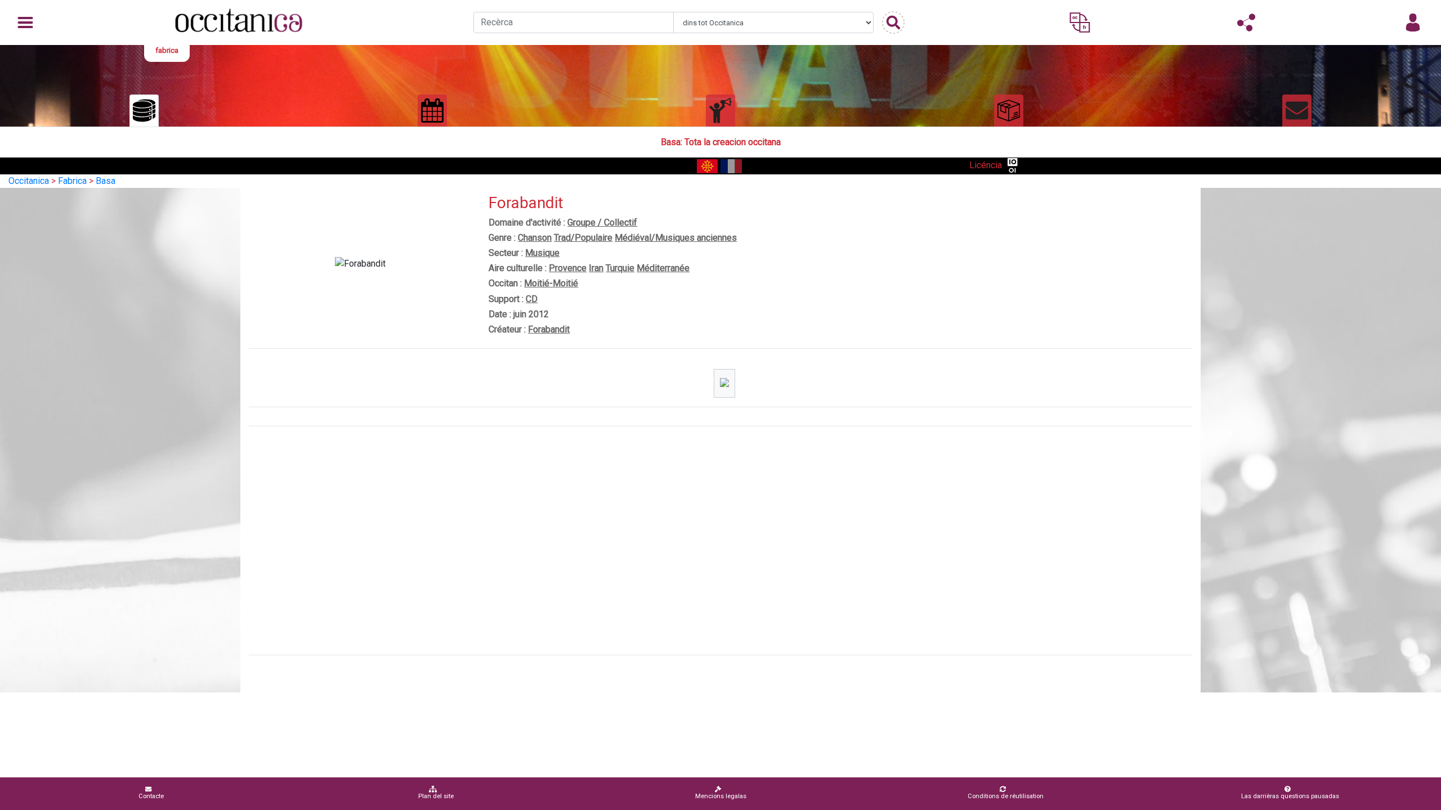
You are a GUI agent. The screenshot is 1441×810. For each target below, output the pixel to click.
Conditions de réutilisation (1006, 796)
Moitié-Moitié (551, 283)
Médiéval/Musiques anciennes (676, 237)
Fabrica (72, 181)
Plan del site (436, 796)
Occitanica (28, 181)
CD (532, 299)
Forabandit (549, 329)
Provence (568, 268)
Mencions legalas (720, 796)
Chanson (535, 237)
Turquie (620, 268)
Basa (105, 181)
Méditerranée (663, 268)
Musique (542, 253)
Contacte (151, 796)
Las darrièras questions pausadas (1290, 796)
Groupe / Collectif (602, 222)
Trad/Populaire (583, 237)
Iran (596, 268)
